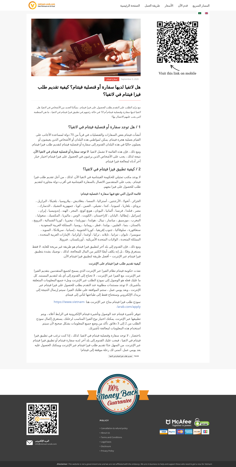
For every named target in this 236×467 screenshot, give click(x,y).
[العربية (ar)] (200, 13)
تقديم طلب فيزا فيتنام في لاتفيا (120, 356)
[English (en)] (206, 13)
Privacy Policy (107, 450)
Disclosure (106, 446)
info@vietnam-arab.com (46, 444)
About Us (105, 432)
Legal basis (106, 441)
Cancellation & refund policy (114, 428)
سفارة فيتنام (111, 79)
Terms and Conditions (111, 437)
